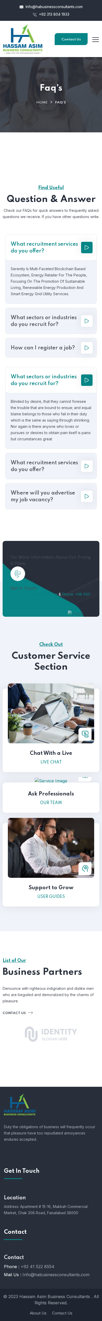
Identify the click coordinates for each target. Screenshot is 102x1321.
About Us (38, 1313)
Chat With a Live (51, 753)
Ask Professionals (51, 794)
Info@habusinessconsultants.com (54, 6)
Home (41, 102)
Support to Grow (51, 888)
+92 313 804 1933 (53, 14)
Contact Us (71, 39)
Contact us (15, 1013)
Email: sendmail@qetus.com (34, 594)
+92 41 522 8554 (37, 1266)
